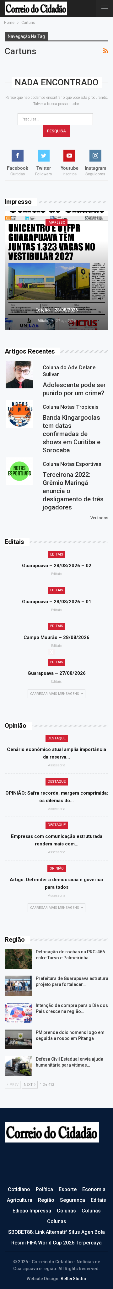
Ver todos (99, 517)
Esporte (68, 1189)
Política (44, 1189)
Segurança (72, 1200)
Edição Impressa (32, 1211)
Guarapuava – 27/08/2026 (57, 673)
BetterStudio (73, 1278)
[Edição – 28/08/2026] (56, 270)
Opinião (57, 868)
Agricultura (19, 1200)
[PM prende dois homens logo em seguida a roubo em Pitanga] (18, 1040)
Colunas (66, 1211)
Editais (56, 554)
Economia (93, 1189)
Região (46, 1200)
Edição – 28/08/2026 (56, 309)
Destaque (57, 738)
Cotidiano (19, 1189)
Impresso (56, 223)
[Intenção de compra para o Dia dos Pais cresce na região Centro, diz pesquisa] (18, 1013)
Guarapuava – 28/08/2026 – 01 (56, 602)
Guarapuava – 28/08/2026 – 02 (56, 565)
